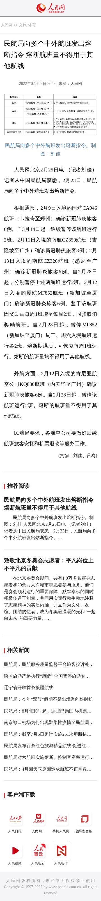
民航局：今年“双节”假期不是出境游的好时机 (48, 699)
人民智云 (38, 863)
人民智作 (61, 863)
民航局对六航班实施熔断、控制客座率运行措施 (51, 757)
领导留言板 (83, 831)
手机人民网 (60, 831)
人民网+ (38, 831)
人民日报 (15, 831)
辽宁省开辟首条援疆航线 (28, 687)
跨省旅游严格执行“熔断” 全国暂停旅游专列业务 (51, 676)
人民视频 (15, 863)
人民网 (7, 25)
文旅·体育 (27, 25)
